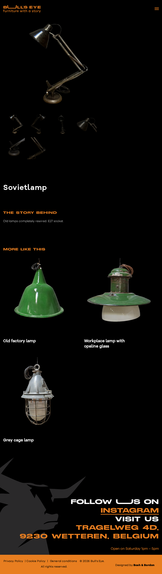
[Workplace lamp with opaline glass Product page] (121, 295)
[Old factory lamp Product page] (40, 295)
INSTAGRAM (130, 510)
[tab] (30, 214)
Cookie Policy (36, 561)
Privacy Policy (13, 561)
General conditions (63, 561)
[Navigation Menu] (156, 8)
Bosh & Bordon (144, 565)
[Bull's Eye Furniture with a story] (22, 9)
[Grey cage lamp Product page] (40, 394)
